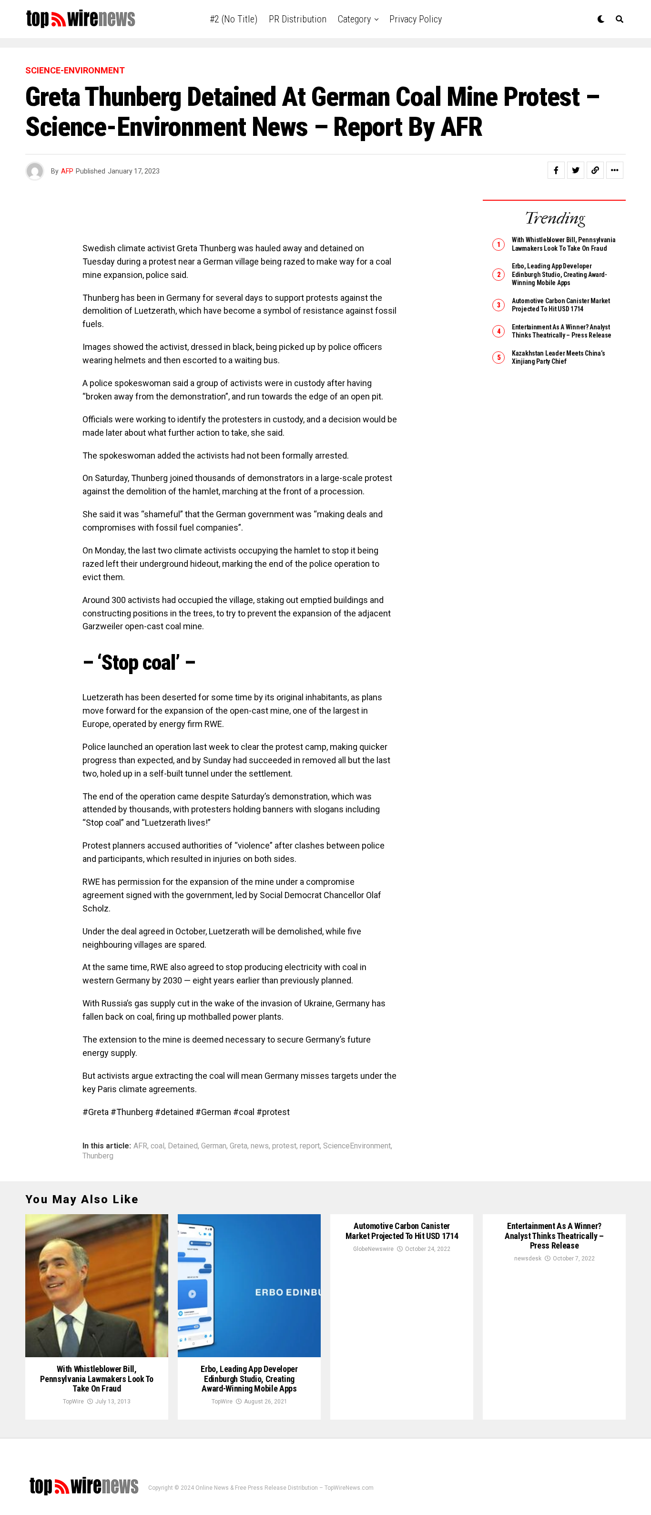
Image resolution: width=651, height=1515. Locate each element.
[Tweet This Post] (575, 170)
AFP (67, 171)
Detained (183, 1146)
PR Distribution (297, 19)
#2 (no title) (233, 19)
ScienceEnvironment (357, 1146)
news (260, 1146)
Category (354, 19)
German (213, 1146)
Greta (238, 1146)
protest (284, 1146)
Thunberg (97, 1156)
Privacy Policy (415, 19)
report (310, 1146)
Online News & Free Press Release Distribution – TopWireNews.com (284, 1487)
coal (157, 1146)
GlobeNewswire (373, 1249)
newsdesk (527, 1258)
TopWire (73, 1401)
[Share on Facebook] (556, 170)
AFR (140, 1146)
